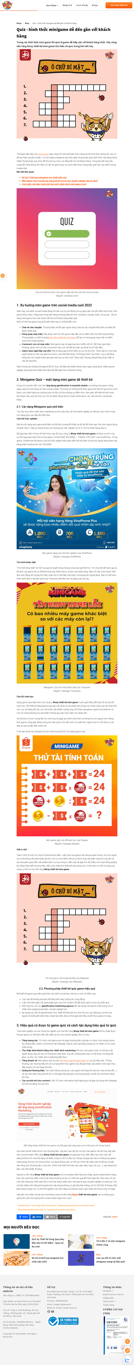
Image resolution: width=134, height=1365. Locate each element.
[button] (52, 5)
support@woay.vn (62, 1304)
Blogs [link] (19, 23)
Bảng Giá (67, 5)
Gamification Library (113, 1294)
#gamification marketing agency (61, 1209)
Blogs (95, 5)
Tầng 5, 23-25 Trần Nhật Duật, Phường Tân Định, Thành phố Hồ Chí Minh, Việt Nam (70, 1294)
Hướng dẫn (108, 1298)
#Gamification (24, 1205)
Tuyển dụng (108, 1305)
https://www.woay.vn (66, 1308)
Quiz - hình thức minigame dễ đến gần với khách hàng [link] (54, 23)
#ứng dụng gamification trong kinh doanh (76, 1205)
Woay (75, 1194)
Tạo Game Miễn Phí (119, 5)
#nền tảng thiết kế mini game (44, 1205)
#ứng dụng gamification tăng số (32, 1209)
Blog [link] (27, 23)
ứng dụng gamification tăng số (74, 1060)
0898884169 (62, 1301)
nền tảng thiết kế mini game (62, 337)
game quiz (43, 154)
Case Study (82, 5)
